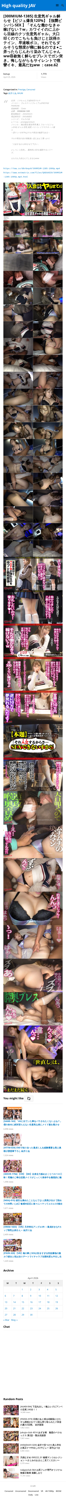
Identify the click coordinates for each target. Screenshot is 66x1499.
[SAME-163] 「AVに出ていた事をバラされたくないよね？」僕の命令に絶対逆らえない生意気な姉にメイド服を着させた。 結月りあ (33, 1123)
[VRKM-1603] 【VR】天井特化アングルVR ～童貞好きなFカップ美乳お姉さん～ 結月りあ (32, 1228)
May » (14, 1319)
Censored (30, 89)
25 (48, 1308)
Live (36, 1494)
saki (34, 1486)
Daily (30, 1494)
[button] (58, 5)
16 (31, 1302)
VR (42, 1491)
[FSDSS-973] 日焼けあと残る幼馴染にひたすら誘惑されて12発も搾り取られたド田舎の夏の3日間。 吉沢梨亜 (40, 1422)
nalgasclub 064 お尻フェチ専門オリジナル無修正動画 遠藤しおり (41, 1471)
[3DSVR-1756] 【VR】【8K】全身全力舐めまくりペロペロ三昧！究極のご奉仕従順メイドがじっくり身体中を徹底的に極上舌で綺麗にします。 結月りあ (33, 1175)
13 (6, 1302)
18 (48, 1302)
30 (31, 1314)
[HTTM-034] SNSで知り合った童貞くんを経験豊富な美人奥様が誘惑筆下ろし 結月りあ (32, 1149)
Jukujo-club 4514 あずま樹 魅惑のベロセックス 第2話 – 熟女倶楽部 (41, 1434)
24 (40, 1308)
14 (14, 1302)
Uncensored (20, 1491)
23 (31, 1308)
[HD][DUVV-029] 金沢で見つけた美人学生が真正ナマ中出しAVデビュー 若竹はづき (40, 1446)
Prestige (21, 89)
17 (40, 1302)
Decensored (33, 1491)
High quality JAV (18, 5)
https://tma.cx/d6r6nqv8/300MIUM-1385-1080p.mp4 (31, 168)
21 (14, 1308)
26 (56, 1308)
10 (40, 1295)
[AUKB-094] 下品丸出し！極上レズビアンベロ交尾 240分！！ (41, 1408)
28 (14, 1314)
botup (6, 73)
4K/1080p (49, 1491)
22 (23, 1308)
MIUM (20, 93)
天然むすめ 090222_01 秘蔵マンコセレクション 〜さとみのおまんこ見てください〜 (41, 1459)
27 (6, 1314)
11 (48, 1295)
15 (23, 1302)
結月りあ (12, 93)
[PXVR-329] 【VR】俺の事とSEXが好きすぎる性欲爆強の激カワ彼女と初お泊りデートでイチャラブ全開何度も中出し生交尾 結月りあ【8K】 (33, 1255)
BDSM (58, 1491)
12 (56, 1295)
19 (56, 1302)
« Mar (6, 1319)
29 (23, 1314)
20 (6, 1308)
